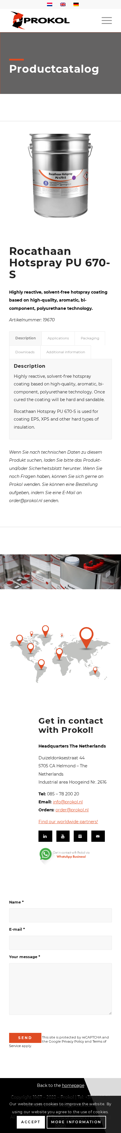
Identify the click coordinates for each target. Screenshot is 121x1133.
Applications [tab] (58, 338)
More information (76, 1122)
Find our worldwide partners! (68, 821)
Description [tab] (25, 338)
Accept (30, 1122)
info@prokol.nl (68, 802)
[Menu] (104, 20)
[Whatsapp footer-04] (73, 856)
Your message (24, 957)
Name (16, 902)
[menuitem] (104, 20)
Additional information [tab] (65, 352)
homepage (73, 1085)
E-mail (17, 929)
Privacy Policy (73, 1041)
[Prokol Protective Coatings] (50, 20)
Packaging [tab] (90, 338)
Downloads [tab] (25, 352)
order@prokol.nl (72, 810)
